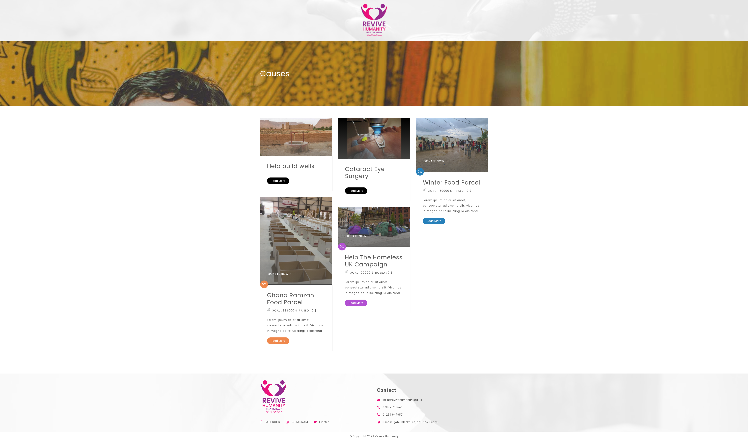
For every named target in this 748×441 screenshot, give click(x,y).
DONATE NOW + (435, 161)
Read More (278, 181)
